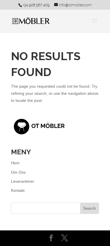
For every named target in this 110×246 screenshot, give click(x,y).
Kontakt (18, 190)
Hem (15, 163)
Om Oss (18, 172)
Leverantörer (22, 181)
